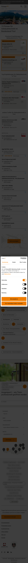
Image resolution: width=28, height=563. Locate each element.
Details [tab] (14, 262)
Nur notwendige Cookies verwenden (14, 303)
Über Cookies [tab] (23, 262)
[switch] (24, 284)
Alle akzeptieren (14, 299)
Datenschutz (7, 274)
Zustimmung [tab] (5, 262)
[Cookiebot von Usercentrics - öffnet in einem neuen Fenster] (20, 258)
